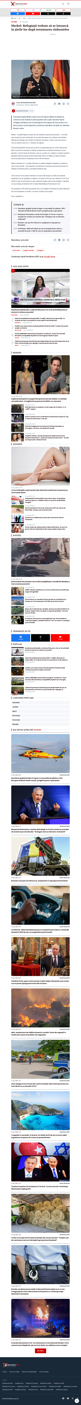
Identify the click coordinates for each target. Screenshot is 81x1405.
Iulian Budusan (65, 877)
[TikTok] (63, 13)
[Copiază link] (55, 104)
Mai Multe (40, 1351)
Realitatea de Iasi (33, 1389)
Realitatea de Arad (7, 1389)
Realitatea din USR (59, 1383)
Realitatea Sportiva (7, 1383)
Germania (16, 250)
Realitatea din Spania (62, 1389)
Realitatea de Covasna (8, 1386)
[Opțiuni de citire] (77, 1401)
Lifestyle (17, 322)
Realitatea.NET (29, 102)
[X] (48, 13)
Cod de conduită (43, 1372)
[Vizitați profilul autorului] (13, 104)
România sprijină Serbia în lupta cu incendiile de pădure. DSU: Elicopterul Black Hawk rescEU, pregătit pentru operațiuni (41, 209)
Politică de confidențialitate (29, 1372)
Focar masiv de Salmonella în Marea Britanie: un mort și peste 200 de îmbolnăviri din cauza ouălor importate (46, 528)
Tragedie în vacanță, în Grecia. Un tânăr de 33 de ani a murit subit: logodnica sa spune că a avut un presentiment (39, 1136)
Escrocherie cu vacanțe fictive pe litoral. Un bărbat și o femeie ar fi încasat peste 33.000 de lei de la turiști (45, 600)
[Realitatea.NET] (19, 4)
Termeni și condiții (14, 1372)
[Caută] (63, 4)
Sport (17, 345)
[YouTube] (33, 13)
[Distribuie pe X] (68, 104)
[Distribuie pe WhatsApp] (63, 104)
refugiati (40, 250)
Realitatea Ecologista (32, 1383)
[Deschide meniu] (68, 4)
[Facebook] (17, 13)
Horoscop (18, 330)
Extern (24, 18)
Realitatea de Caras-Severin (39, 1386)
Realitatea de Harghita (55, 1386)
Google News (49, 256)
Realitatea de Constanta (70, 1386)
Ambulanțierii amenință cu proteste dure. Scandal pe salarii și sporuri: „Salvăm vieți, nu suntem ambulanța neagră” (45, 500)
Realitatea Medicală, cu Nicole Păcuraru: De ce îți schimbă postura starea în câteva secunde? (47, 649)
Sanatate (14, 315)
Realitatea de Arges (20, 1389)
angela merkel (28, 250)
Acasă (14, 18)
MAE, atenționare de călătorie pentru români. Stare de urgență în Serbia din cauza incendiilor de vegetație (38, 1033)
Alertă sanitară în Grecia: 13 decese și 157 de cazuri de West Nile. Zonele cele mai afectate (45, 509)
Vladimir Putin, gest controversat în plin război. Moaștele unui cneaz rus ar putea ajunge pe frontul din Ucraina (40, 982)
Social (17, 338)
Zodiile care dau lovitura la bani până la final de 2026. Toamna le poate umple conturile (45, 669)
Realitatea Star (19, 1383)
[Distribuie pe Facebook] (59, 104)
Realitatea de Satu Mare (47, 1389)
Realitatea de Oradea (23, 1386)
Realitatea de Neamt (45, 1383)
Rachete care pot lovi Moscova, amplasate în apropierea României (39, 223)
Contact (4, 1372)
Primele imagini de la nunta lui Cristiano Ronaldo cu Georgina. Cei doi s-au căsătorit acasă (44, 427)
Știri (19, 18)
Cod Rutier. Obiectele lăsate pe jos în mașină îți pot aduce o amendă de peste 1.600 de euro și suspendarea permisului (40, 229)
